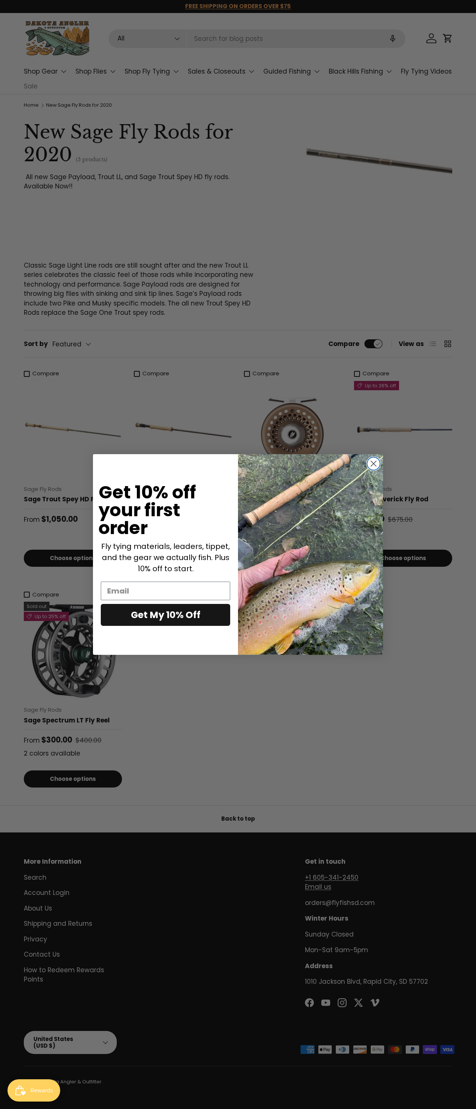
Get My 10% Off (165, 614)
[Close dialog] (373, 463)
